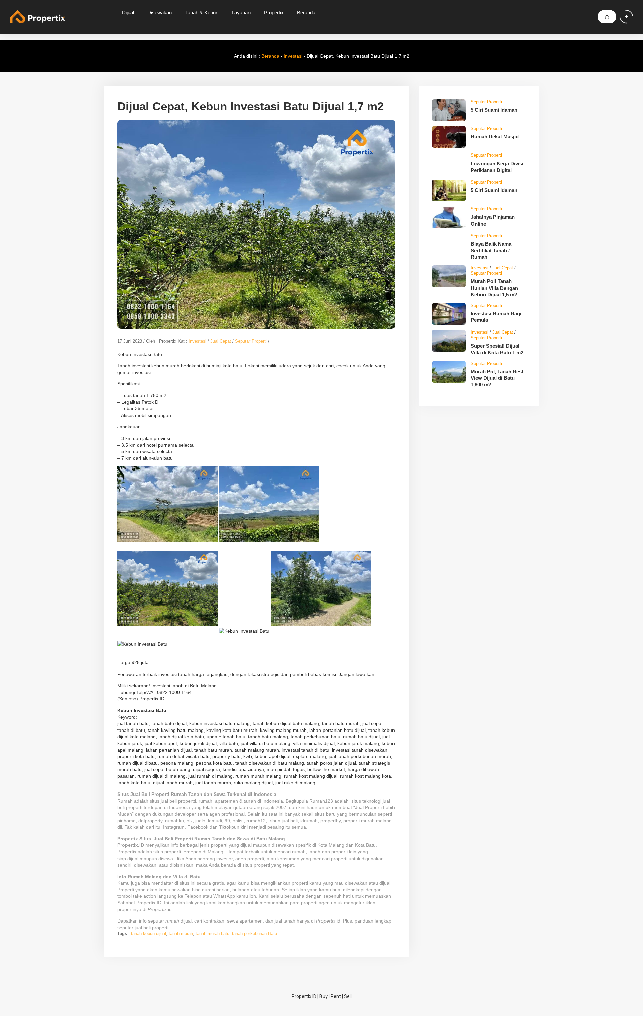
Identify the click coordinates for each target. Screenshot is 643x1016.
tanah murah (181, 933)
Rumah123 (321, 801)
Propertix (274, 12)
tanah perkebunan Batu (254, 933)
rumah (299, 851)
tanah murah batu (212, 933)
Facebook (197, 827)
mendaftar (162, 883)
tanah (314, 851)
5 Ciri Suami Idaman (494, 110)
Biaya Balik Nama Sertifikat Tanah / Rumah (491, 250)
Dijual (128, 12)
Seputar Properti (251, 341)
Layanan (241, 12)
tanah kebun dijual (148, 933)
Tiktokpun (229, 827)
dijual (132, 858)
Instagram (174, 827)
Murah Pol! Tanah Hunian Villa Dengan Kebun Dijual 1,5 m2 (494, 287)
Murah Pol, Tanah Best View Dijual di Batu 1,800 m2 (497, 378)
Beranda (306, 12)
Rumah (125, 801)
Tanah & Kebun (201, 12)
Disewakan (159, 12)
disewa (165, 858)
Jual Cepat (220, 341)
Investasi (293, 56)
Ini (166, 902)
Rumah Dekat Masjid (495, 136)
